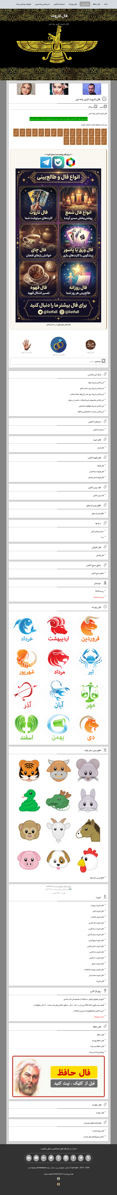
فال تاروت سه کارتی (96, 928)
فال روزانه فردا (98, 1131)
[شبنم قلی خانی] (26, 90)
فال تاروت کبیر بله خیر (87, 99)
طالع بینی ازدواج (98, 513)
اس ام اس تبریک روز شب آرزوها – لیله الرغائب (87, 394)
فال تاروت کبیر (98, 911)
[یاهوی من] (88, 1158)
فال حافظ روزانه (98, 1040)
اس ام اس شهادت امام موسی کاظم (91, 412)
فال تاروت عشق (98, 964)
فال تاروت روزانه (97, 905)
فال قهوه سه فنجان (96, 471)
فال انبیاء (100, 447)
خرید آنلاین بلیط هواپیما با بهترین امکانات (88, 1011)
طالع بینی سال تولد (97, 878)
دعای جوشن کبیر (97, 531)
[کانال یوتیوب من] (36, 1158)
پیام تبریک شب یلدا (96, 1052)
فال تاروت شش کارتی (95, 946)
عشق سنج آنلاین (97, 573)
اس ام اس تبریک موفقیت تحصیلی (91, 406)
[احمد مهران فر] (92, 90)
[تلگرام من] (81, 1158)
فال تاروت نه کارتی (96, 952)
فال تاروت (85, 4)
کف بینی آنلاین (98, 495)
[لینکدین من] (29, 1158)
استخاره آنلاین (59, 4)
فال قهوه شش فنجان (96, 477)
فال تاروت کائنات (97, 917)
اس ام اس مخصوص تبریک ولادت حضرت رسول (86, 400)
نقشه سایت (48, 1174)
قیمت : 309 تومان (58, 889)
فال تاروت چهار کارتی (96, 934)
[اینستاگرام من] (66, 1158)
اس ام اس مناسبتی (42, 4)
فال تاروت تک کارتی (96, 923)
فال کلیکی (100, 555)
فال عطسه (100, 1113)
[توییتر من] (51, 1158)
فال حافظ (96, 4)
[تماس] (58, 1158)
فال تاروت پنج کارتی (96, 940)
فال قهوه (100, 466)
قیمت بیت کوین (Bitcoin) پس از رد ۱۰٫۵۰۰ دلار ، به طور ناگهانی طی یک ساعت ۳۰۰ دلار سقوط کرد (68, 1005)
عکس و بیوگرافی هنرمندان (93, 1136)
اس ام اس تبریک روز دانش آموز (92, 388)
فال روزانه (73, 4)
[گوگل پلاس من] (44, 1158)
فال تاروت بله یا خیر (96, 975)
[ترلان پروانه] (59, 90)
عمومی (91, 361)
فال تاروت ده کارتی (96, 958)
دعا (102, 537)
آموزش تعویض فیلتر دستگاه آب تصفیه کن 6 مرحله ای (83, 999)
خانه (106, 4)
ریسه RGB (99, 591)
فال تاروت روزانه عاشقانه (94, 969)
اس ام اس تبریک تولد (96, 382)
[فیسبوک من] (73, 1158)
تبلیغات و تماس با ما (23, 4)
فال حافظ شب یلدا (97, 1046)
